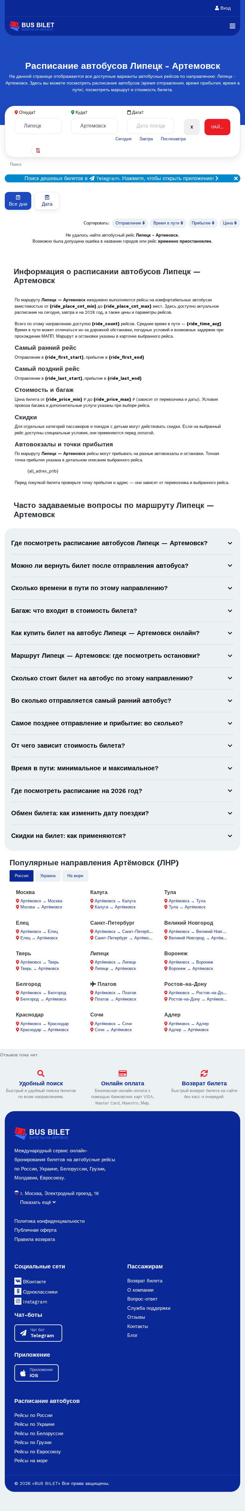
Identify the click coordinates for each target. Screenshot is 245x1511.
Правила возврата (34, 1239)
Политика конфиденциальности (49, 1221)
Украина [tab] (48, 875)
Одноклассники (39, 1292)
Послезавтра (173, 138)
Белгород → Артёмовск (43, 999)
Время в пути (167, 223)
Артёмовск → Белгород (43, 992)
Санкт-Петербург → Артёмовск (125, 937)
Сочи (96, 1015)
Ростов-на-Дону (185, 984)
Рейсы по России (33, 1415)
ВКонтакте (33, 1282)
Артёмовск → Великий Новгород (200, 931)
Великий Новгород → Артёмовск (200, 937)
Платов (106, 984)
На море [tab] (75, 875)
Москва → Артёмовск (41, 907)
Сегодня (123, 138)
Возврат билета (204, 1083)
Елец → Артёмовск (39, 937)
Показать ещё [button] (36, 1202)
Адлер (172, 1015)
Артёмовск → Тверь (39, 962)
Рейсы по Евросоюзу (37, 1452)
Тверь (23, 953)
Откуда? (27, 112)
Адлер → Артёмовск (189, 1029)
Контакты (137, 1326)
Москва (25, 892)
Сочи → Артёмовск (113, 1029)
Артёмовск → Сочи (113, 1023)
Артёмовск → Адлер (189, 1023)
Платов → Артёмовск (115, 999)
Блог (132, 1335)
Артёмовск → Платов (115, 992)
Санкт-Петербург (112, 923)
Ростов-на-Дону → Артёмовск (198, 999)
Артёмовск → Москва (41, 901)
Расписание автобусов (47, 1400)
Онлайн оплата (122, 1083)
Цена (228, 223)
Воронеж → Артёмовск (191, 968)
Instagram (34, 1302)
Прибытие (202, 223)
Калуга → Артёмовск (115, 907)
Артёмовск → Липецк (115, 962)
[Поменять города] (38, 150)
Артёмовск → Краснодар (44, 1023)
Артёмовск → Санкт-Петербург (125, 931)
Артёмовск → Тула (187, 901)
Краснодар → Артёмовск (44, 1029)
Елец (22, 923)
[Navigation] (232, 26)
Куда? (81, 112)
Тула (170, 892)
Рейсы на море (31, 1460)
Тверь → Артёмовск (39, 968)
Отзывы (136, 1317)
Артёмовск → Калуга (115, 901)
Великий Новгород (188, 923)
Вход (225, 8)
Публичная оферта (35, 1230)
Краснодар (30, 1015)
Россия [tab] (21, 875)
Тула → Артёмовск (187, 907)
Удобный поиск (41, 1083)
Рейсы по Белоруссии (38, 1433)
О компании (140, 1290)
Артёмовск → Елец (39, 931)
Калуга (99, 892)
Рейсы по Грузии (32, 1442)
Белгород (28, 984)
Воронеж (175, 953)
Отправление (128, 223)
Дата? (137, 112)
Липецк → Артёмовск (115, 968)
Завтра (146, 138)
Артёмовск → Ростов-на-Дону (198, 992)
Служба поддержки (148, 1308)
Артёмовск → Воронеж (191, 962)
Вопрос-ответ (142, 1299)
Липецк (99, 953)
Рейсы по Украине (34, 1424)
